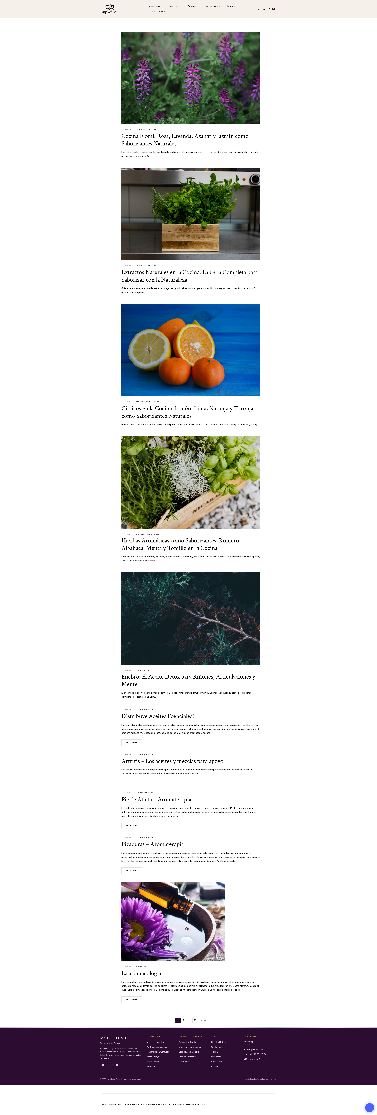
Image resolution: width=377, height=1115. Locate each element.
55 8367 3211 (250, 1045)
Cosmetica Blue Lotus (189, 1042)
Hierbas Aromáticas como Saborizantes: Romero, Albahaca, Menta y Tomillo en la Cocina (180, 544)
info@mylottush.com (253, 1049)
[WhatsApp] (117, 1065)
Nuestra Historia (212, 6)
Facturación (216, 1061)
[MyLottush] (109, 9)
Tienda (214, 1052)
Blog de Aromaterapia (189, 1052)
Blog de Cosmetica (187, 1057)
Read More (131, 743)
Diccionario (184, 1061)
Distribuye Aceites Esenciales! (157, 716)
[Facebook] (102, 1065)
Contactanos (217, 1047)
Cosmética (174, 6)
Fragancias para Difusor (157, 1052)
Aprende (192, 6)
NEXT (203, 1020)
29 (195, 1020)
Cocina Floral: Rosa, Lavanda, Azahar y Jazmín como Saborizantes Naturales (185, 139)
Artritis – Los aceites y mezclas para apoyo (172, 761)
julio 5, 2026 (127, 130)
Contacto (231, 6)
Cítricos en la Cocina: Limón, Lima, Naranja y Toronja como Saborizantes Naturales (187, 412)
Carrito (214, 1066)
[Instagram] (110, 1065)
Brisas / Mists (152, 1061)
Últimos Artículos (144, 710)
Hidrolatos (151, 1066)
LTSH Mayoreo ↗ (160, 11)
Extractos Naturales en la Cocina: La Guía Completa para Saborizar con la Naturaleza (189, 276)
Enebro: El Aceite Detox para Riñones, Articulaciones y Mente (188, 680)
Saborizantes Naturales (147, 130)
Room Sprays (152, 1057)
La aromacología (141, 973)
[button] (369, 1107)
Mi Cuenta (216, 1057)
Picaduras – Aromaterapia (152, 844)
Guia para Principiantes (190, 1047)
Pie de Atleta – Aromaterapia (156, 799)
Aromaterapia (153, 6)
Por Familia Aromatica (156, 1047)
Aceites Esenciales (155, 1042)
